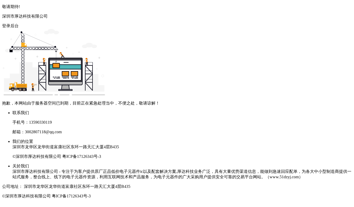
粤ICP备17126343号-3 (81, 156)
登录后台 (10, 26)
